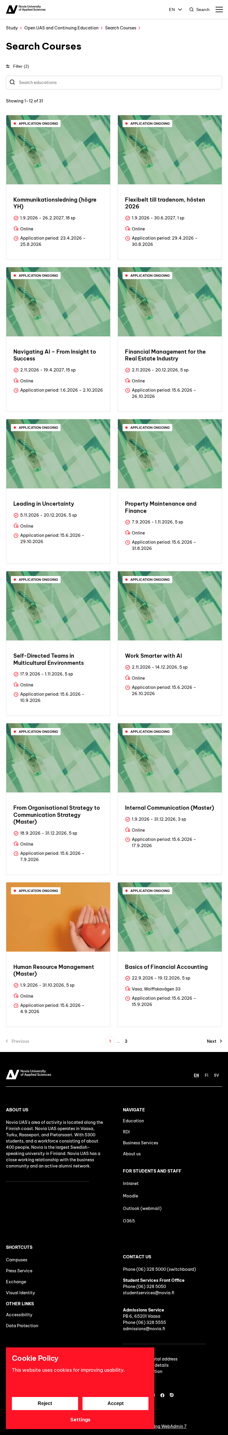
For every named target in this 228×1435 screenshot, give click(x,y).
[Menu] (219, 9)
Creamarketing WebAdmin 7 (158, 1426)
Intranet (131, 1183)
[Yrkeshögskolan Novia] (25, 9)
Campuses (16, 1259)
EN (172, 9)
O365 (129, 1221)
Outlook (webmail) (142, 1208)
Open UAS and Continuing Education (61, 28)
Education (133, 1121)
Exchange (16, 1281)
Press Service (19, 1270)
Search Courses (120, 28)
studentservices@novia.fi (148, 1292)
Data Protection (22, 1325)
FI (206, 1075)
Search (203, 9)
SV (216, 1075)
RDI (126, 1132)
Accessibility (19, 1314)
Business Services (140, 1143)
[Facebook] (162, 1395)
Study (12, 28)
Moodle (130, 1196)
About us (132, 1153)
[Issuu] (172, 1395)
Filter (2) (21, 66)
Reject (45, 1403)
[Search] (12, 82)
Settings (80, 1420)
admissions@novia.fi (144, 1328)
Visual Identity (20, 1292)
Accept (115, 1403)
